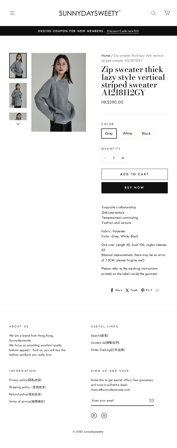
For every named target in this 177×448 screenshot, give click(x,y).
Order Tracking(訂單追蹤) (108, 350)
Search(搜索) (99, 335)
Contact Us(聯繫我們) (105, 342)
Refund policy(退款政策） (26, 394)
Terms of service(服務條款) (27, 401)
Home (105, 55)
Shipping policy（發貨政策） (28, 387)
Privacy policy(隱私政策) (25, 380)
